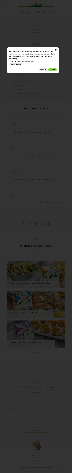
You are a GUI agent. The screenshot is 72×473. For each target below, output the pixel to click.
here (32, 61)
